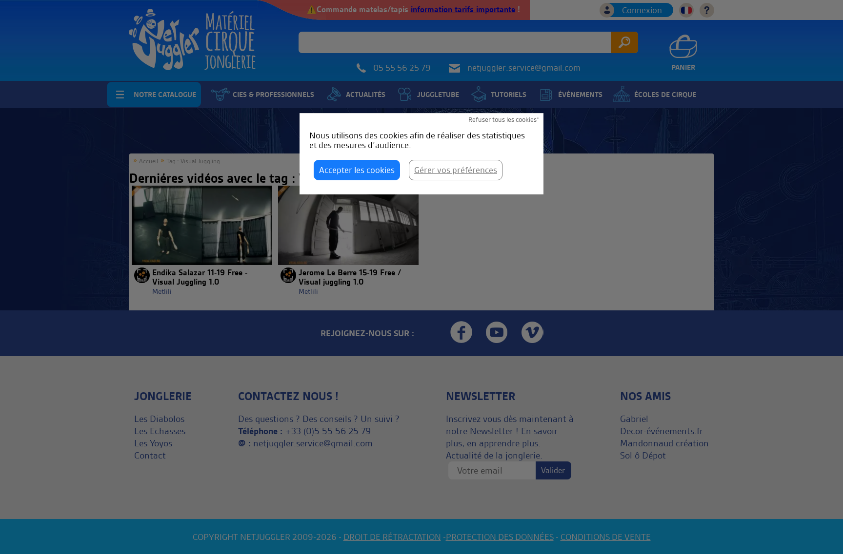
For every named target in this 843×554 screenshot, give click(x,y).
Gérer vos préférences (455, 169)
